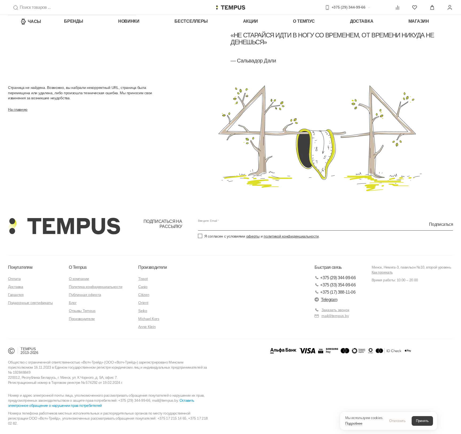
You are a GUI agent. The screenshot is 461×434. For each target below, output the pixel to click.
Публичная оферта (85, 295)
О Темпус (304, 21)
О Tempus (78, 267)
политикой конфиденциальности (291, 236)
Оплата (14, 279)
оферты (253, 236)
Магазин (418, 21)
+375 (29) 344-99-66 (338, 277)
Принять (422, 421)
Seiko (142, 311)
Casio (143, 287)
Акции (250, 21)
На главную (17, 109)
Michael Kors (148, 319)
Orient (143, 303)
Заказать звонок (335, 310)
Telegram (329, 299)
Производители (82, 319)
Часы (34, 21)
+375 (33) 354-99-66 (338, 285)
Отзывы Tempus (82, 311)
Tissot (143, 279)
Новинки (129, 21)
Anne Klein (147, 327)
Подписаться (441, 224)
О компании (79, 279)
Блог (73, 303)
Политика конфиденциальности (95, 287)
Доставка (361, 21)
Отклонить (397, 421)
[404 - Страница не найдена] (230, 7)
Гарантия (16, 295)
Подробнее (353, 423)
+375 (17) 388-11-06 (337, 292)
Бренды (73, 21)
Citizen (143, 295)
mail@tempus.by (335, 316)
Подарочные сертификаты (30, 303)
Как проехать (382, 272)
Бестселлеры (191, 21)
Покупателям (20, 267)
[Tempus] (64, 226)
